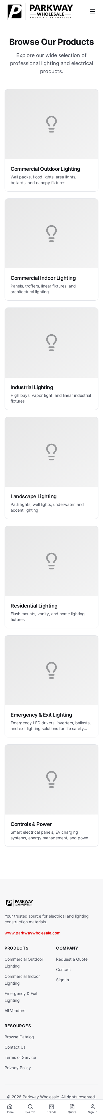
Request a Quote (72, 959)
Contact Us (15, 1047)
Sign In (62, 979)
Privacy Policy (18, 1067)
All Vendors (15, 1010)
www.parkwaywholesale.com (32, 932)
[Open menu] (92, 11)
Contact (63, 969)
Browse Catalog (19, 1036)
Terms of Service (20, 1057)
